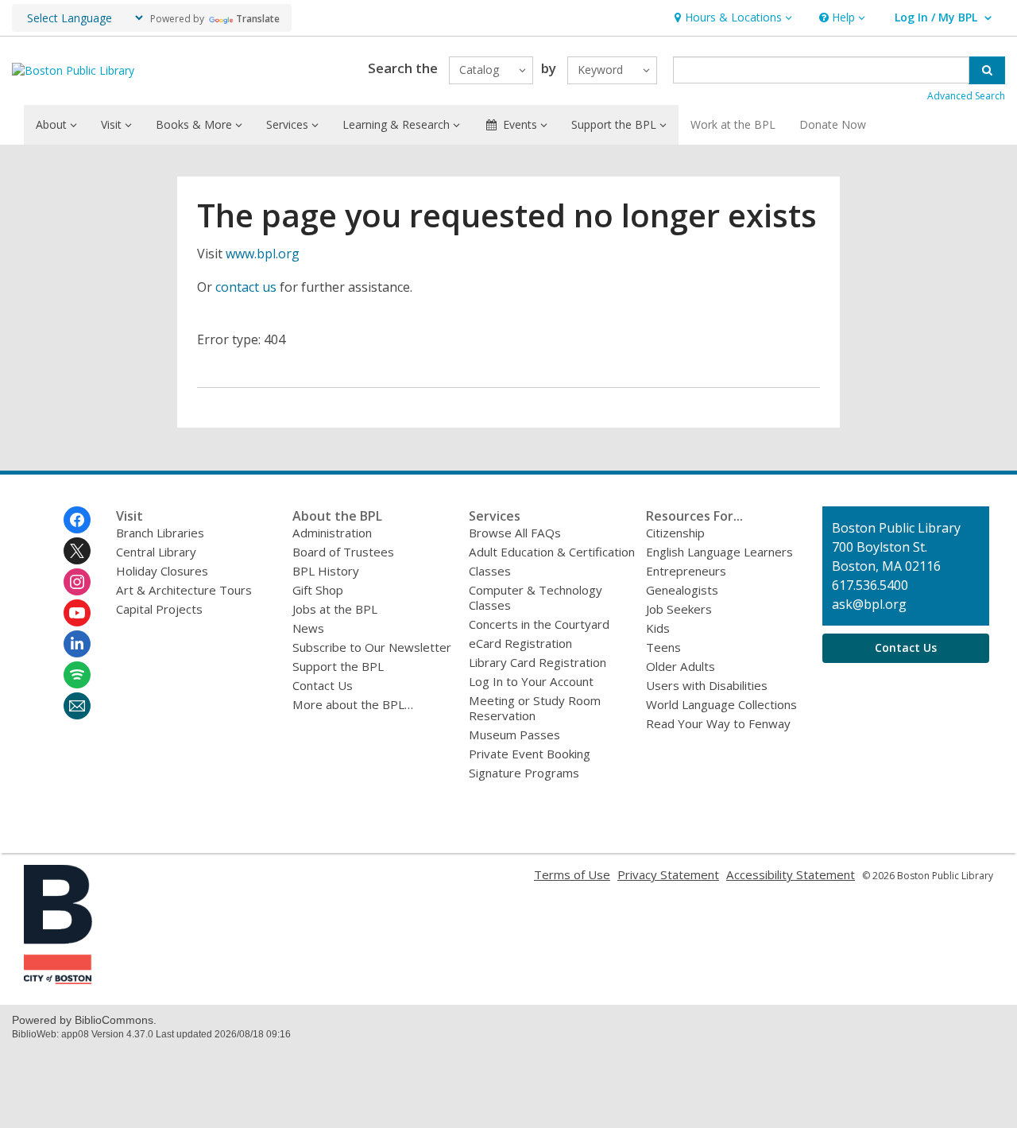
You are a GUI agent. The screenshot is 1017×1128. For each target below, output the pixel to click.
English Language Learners (719, 552)
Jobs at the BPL (334, 609)
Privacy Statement (668, 874)
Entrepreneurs (686, 571)
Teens (663, 647)
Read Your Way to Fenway (718, 723)
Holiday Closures (162, 571)
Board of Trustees (343, 552)
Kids (658, 628)
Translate (258, 18)
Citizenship (675, 533)
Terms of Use (572, 874)
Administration (332, 533)
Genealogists (682, 590)
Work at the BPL (732, 124)
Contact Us (322, 685)
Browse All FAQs (515, 533)
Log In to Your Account (531, 681)
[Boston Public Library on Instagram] (77, 581)
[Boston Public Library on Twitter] (77, 550)
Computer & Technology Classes (535, 597)
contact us (245, 287)
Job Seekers (679, 609)
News (308, 628)
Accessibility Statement (790, 874)
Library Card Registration (537, 662)
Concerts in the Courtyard (539, 624)
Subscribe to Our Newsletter (371, 647)
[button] (731, 18)
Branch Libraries (160, 533)
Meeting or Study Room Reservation (535, 707)
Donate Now (832, 124)
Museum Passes (514, 734)
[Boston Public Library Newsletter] (77, 705)
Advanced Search (966, 96)
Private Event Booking (529, 754)
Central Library (156, 552)
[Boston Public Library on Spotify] (77, 674)
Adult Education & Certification (552, 552)
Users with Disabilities (707, 685)
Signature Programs (524, 773)
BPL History (325, 571)
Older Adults (680, 666)
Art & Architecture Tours (184, 590)
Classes (490, 571)
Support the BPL (338, 666)
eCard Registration (520, 643)
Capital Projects (159, 609)
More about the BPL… (352, 704)
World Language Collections (721, 704)
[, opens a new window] (58, 979)
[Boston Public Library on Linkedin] (77, 643)
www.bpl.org (263, 253)
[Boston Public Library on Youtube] (77, 612)
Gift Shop (317, 590)
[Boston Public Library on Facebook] (77, 519)
